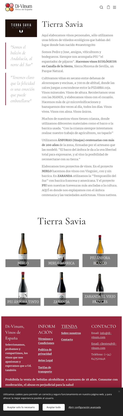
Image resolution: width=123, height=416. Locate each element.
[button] (101, 7)
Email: (95, 343)
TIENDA (69, 326)
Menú (114, 7)
